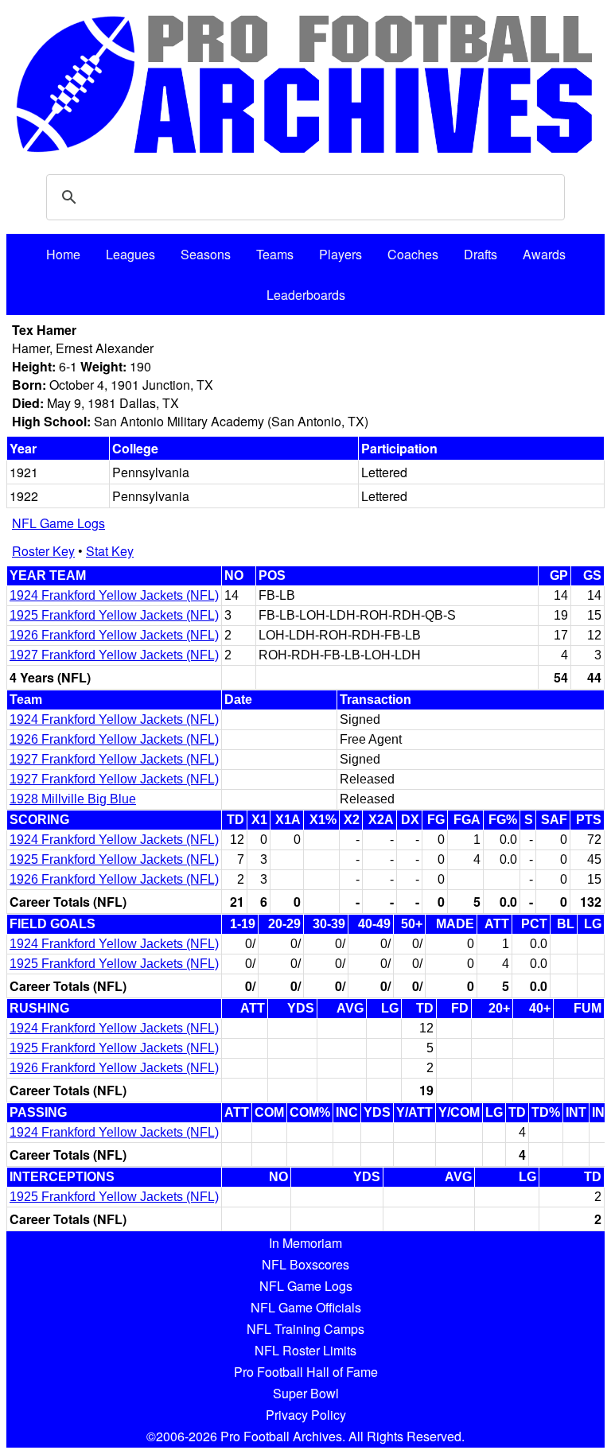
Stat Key (110, 551)
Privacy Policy (306, 1414)
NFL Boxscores (305, 1264)
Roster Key (43, 551)
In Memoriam (305, 1243)
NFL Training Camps (305, 1329)
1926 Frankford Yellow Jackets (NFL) (114, 635)
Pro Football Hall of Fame (306, 1372)
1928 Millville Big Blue (73, 799)
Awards (544, 254)
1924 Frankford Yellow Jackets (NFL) (114, 595)
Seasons (206, 254)
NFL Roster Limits (305, 1350)
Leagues (130, 254)
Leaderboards (306, 295)
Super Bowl (306, 1393)
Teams (275, 254)
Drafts (480, 254)
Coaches (412, 254)
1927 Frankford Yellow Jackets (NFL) (114, 655)
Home (63, 254)
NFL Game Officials (306, 1307)
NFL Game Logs (58, 523)
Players (340, 254)
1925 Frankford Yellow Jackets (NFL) (114, 615)
